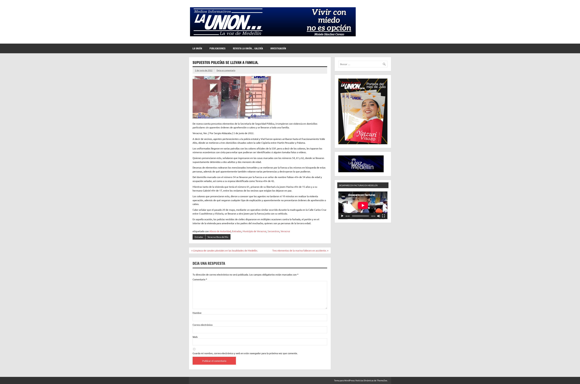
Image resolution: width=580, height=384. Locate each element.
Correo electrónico (203, 324)
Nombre (197, 312)
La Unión (197, 48)
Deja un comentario (226, 70)
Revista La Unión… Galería (248, 48)
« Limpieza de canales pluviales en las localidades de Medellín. (224, 250)
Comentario (200, 279)
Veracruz (285, 231)
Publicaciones (217, 48)
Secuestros (273, 231)
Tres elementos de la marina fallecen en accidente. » (300, 250)
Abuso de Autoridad (220, 231)
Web (195, 337)
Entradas (236, 231)
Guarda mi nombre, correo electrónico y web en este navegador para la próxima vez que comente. (245, 353)
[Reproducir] (342, 216)
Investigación (278, 48)
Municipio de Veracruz (254, 231)
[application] (362, 205)
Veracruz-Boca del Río (218, 237)
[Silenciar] (378, 216)
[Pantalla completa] (383, 216)
